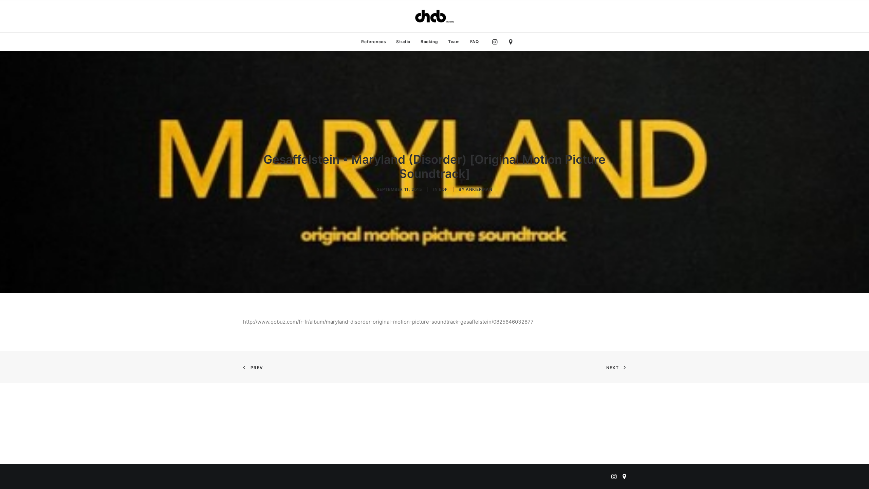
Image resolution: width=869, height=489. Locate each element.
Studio (403, 41)
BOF (443, 189)
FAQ (474, 41)
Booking (429, 41)
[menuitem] (373, 42)
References (373, 41)
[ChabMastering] (434, 16)
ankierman (479, 189)
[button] (496, 42)
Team (454, 41)
